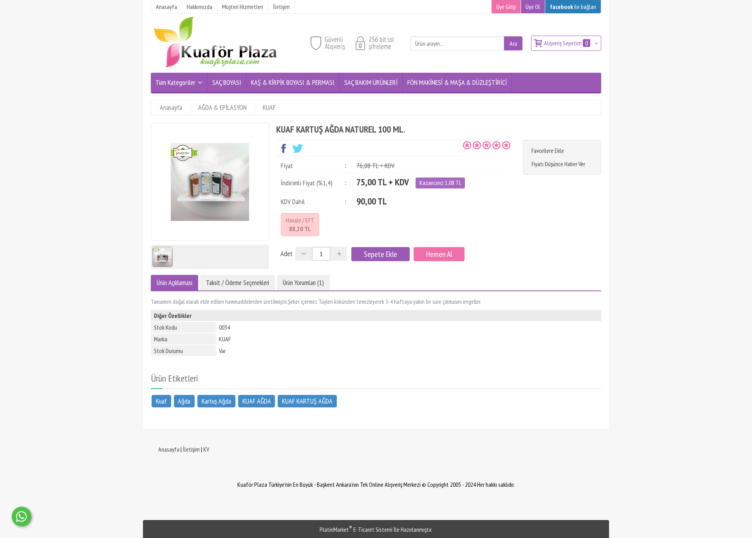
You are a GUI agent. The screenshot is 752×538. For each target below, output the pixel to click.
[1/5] (467, 145)
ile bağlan (573, 7)
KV (206, 449)
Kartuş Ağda (216, 400)
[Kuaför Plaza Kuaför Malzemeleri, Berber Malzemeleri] (215, 68)
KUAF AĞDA (256, 400)
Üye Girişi (506, 7)
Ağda (184, 400)
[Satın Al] (439, 254)
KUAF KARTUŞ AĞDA (307, 400)
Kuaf (161, 400)
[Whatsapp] (21, 516)
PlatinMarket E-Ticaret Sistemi (356, 529)
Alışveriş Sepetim (566, 43)
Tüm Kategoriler (175, 82)
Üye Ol (533, 7)
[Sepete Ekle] (380, 254)
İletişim (191, 449)
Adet (286, 253)
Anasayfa (168, 449)
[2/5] (472, 145)
